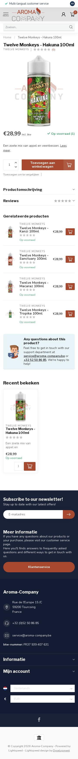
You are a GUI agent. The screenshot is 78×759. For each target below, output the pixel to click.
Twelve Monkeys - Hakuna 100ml (40, 37)
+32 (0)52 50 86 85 (25, 623)
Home (7, 37)
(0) (53, 49)
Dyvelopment (61, 750)
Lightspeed (15, 750)
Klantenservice (39, 567)
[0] (72, 14)
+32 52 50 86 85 (35, 360)
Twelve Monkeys (16, 49)
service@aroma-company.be (44, 356)
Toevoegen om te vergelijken (21, 174)
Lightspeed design (37, 750)
